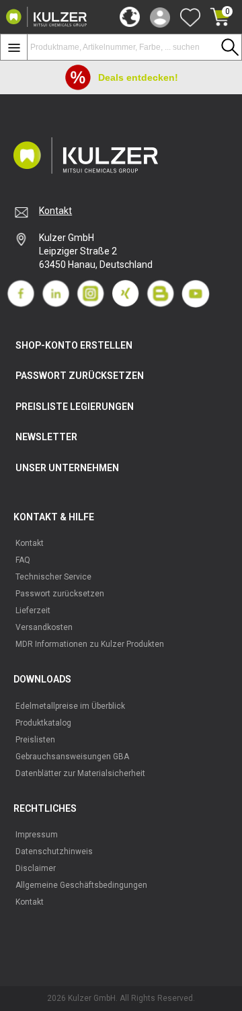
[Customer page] (160, 17)
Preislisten (35, 739)
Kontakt (55, 210)
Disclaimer (35, 868)
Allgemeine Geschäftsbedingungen (81, 885)
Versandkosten (44, 627)
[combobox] (134, 47)
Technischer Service (53, 577)
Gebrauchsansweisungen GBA (72, 756)
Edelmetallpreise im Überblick (70, 706)
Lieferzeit (32, 610)
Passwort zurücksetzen (59, 593)
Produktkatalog (43, 723)
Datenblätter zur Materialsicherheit (80, 773)
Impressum (36, 834)
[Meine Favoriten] (190, 17)
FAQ (22, 560)
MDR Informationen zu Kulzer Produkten (89, 644)
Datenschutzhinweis (54, 851)
